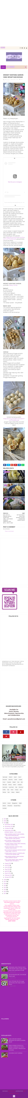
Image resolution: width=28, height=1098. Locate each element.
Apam (15, 777)
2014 (5, 887)
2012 (5, 891)
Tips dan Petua (17, 805)
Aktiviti (4, 803)
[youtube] (26, 48)
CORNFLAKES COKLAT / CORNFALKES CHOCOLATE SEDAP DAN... (15, 854)
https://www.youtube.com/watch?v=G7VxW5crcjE (14, 238)
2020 (5, 820)
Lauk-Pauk (11, 787)
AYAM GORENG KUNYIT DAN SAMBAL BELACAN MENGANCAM (14, 835)
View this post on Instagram (15, 182)
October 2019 (8, 828)
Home (3, 67)
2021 (5, 819)
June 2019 (7, 867)
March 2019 (8, 873)
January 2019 (8, 877)
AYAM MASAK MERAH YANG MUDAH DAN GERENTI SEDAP (14, 857)
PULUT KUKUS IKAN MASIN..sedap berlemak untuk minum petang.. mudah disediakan (13, 505)
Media (20, 803)
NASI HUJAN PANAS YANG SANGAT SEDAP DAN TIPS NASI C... (14, 860)
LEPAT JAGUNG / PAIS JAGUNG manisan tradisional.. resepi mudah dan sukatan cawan (13, 479)
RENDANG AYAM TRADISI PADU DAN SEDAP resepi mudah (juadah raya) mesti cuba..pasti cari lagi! (17, 969)
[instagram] (22, 48)
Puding (16, 789)
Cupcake (9, 782)
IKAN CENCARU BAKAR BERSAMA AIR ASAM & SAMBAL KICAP (17, 1040)
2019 (5, 822)
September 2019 (9, 830)
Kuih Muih (7, 471)
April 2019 (7, 871)
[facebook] (20, 48)
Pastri (12, 789)
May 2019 (7, 869)
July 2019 (7, 865)
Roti (21, 789)
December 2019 (9, 824)
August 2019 (8, 863)
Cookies (20, 779)
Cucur (4, 782)
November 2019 (9, 826)
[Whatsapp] (22, 465)
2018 (5, 879)
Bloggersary (14, 803)
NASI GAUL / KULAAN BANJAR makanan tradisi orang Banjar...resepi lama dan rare (13, 492)
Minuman (21, 787)
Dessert (14, 782)
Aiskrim (10, 777)
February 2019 (8, 875)
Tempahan (10, 805)
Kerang (9, 784)
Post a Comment (9, 531)
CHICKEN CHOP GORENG (15, 1053)
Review (4, 805)
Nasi (6, 485)
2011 (5, 893)
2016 (5, 883)
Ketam (14, 784)
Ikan (18, 782)
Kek (22, 782)
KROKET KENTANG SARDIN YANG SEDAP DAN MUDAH (13, 847)
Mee (16, 787)
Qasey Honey (13, 285)
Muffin (4, 789)
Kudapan (20, 784)
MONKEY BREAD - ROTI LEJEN (13, 832)
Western (17, 792)
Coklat (15, 779)
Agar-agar (5, 777)
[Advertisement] (14, 14)
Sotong (4, 792)
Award (9, 803)
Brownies (5, 779)
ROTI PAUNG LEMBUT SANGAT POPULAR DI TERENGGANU (13, 841)
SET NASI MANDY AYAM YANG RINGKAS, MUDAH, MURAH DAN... (15, 844)
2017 (5, 881)
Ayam (19, 777)
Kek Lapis (5, 784)
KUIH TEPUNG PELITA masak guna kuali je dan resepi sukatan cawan (17, 983)
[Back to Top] (14, 1096)
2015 (5, 885)
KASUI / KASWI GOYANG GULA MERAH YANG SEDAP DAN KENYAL (15, 838)
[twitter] (24, 48)
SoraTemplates (11, 1091)
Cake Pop (10, 779)
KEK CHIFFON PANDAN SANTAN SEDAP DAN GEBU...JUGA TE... (15, 850)
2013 (5, 889)
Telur (9, 792)
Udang (12, 792)
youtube (7, 80)
